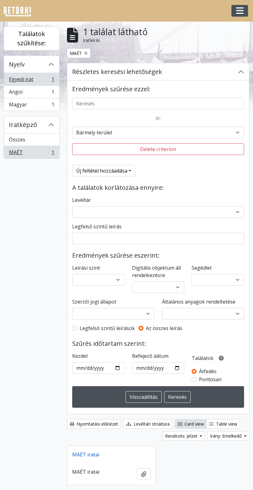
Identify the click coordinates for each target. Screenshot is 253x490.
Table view (226, 424)
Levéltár (81, 200)
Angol (31, 93)
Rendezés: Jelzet (182, 436)
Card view (193, 424)
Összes (17, 139)
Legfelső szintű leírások (107, 328)
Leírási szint (86, 267)
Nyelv (17, 64)
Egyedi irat (31, 81)
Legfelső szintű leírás (97, 226)
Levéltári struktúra (151, 424)
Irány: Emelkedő (226, 436)
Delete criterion (158, 149)
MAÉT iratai (85, 454)
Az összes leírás (164, 328)
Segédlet (202, 267)
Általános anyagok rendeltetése (198, 301)
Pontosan (210, 379)
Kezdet (80, 356)
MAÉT (31, 153)
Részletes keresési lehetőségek (117, 71)
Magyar (31, 106)
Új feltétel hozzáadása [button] (101, 170)
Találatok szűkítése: (31, 38)
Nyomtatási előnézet (96, 424)
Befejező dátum (150, 356)
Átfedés (208, 371)
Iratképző (23, 124)
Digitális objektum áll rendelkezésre (156, 271)
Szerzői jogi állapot (94, 301)
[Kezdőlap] (20, 11)
